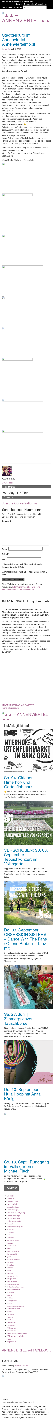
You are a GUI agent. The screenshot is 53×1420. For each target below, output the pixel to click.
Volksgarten (11, 1328)
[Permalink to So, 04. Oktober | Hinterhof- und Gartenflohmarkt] (28, 750)
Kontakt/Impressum (10, 707)
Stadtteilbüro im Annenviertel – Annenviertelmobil (18, 39)
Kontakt (5, 6)
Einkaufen (10, 1235)
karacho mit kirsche (13, 1259)
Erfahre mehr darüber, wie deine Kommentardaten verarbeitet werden (21, 588)
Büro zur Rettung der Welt (27, 4)
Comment (6, 521)
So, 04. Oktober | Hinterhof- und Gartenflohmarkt (19, 782)
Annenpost (10, 1199)
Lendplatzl (10, 1262)
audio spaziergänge (13, 1218)
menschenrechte (12, 1276)
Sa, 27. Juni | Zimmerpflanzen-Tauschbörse (19, 1018)
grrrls (9, 1248)
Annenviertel (12, 1204)
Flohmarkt (10, 1237)
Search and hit (15, 7)
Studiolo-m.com (21, 1365)
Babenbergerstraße (14, 1221)
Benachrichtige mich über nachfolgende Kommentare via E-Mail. (22, 565)
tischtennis (10, 1320)
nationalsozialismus (13, 1290)
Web (4, 559)
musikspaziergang (13, 1284)
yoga (9, 1339)
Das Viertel (21, 1)
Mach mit (10, 1273)
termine (10, 1317)
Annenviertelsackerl (13, 1207)
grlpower (10, 1243)
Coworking (10, 1232)
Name (4, 548)
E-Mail (5, 554)
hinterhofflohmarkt (13, 1251)
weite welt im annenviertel (17, 1333)
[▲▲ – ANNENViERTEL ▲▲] (26, 16)
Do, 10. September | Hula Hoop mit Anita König (22, 1093)
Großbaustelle (12, 1246)
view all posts (7, 482)
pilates (9, 1295)
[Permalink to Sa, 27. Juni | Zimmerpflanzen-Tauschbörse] (28, 986)
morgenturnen (12, 1281)
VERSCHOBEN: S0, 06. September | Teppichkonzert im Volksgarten (26, 856)
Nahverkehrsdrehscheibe (15, 1287)
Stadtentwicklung (13, 1308)
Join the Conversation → (19, 503)
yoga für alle (11, 1342)
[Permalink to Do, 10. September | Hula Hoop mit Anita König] (28, 1062)
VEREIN (29, 1)
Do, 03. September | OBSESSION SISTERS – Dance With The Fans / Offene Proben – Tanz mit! (25, 939)
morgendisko (11, 1279)
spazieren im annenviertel (15, 1306)
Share (9, 51)
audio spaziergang (13, 1210)
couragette (10, 1229)
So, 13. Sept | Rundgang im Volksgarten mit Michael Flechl (26, 1166)
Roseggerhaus (12, 1300)
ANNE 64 (10, 1196)
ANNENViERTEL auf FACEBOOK (26, 1350)
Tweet (4, 51)
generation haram (13, 1240)
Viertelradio (11, 1325)
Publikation (10, 1298)
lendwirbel (10, 1265)
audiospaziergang (16, 1212)
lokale (9, 1270)
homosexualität (12, 1254)
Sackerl (9, 1303)
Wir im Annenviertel (15, 1336)
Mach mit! (43, 4)
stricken (9, 1312)
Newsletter (10, 1292)
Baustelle (10, 1224)
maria (7, 49)
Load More (11, 1188)
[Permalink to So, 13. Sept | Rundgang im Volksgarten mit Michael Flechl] (28, 1134)
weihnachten (11, 1331)
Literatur (10, 1268)
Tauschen (10, 1314)
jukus (9, 1257)
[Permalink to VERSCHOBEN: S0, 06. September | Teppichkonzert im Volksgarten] (28, 822)
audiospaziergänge (13, 1216)
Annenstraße (12, 1201)
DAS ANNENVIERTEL (25, 705)
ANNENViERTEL (9, 1)
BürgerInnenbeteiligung (15, 1227)
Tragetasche (11, 1322)
